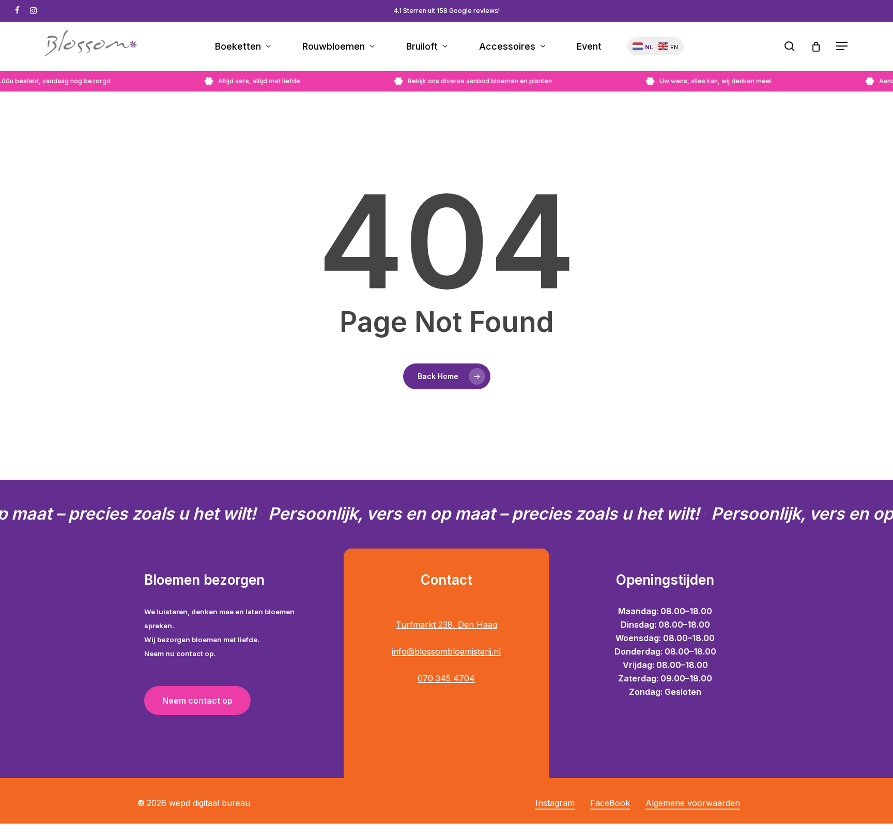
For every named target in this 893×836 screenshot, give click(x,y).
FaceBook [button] (610, 803)
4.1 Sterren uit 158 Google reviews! (447, 10)
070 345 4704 (446, 678)
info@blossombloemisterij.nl (446, 651)
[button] (842, 46)
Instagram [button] (555, 803)
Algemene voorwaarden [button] (692, 803)
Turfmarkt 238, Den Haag (446, 624)
